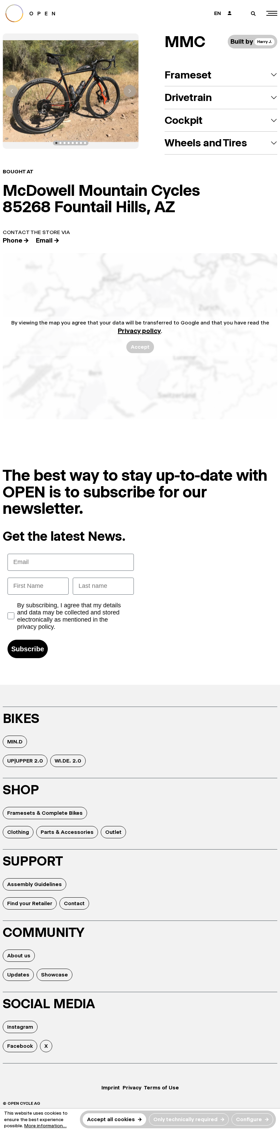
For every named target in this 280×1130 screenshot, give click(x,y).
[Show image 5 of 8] (73, 143)
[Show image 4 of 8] (69, 143)
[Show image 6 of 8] (77, 143)
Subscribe (27, 649)
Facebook (20, 1046)
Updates (18, 974)
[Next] (130, 91)
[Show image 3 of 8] (65, 143)
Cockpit (183, 120)
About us (18, 955)
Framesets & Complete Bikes (45, 813)
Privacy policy (139, 331)
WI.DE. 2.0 (68, 760)
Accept (140, 347)
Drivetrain (188, 97)
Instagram (20, 1027)
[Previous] (11, 91)
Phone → (16, 240)
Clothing (18, 832)
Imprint (110, 1087)
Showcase (54, 974)
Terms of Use (161, 1087)
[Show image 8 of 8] (85, 143)
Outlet (113, 832)
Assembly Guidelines (34, 884)
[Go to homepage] (69, 13)
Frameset (188, 75)
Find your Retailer (29, 903)
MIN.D (15, 741)
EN (217, 13)
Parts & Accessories (67, 832)
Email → (47, 240)
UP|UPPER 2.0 (25, 760)
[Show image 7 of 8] (81, 143)
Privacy (132, 1087)
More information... (45, 1125)
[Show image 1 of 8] (56, 143)
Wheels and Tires (206, 142)
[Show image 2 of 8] (60, 143)
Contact (74, 903)
